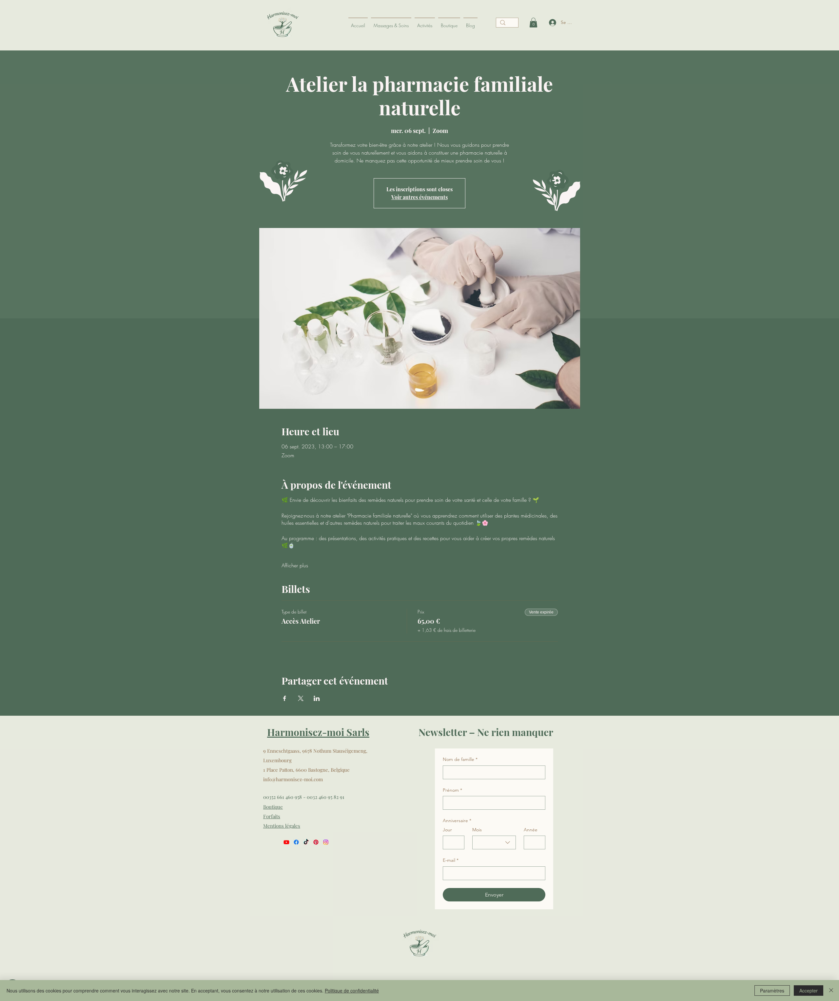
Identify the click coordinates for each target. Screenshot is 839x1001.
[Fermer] (831, 990)
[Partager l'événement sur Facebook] (285, 698)
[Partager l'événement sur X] (301, 698)
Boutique (273, 806)
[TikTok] (306, 842)
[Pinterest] (316, 842)
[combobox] (494, 842)
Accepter (808, 990)
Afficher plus (295, 565)
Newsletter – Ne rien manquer (486, 732)
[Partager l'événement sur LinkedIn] (317, 698)
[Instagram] (325, 842)
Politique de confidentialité (352, 990)
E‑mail (451, 860)
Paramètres (772, 990)
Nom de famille (460, 759)
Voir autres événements (419, 197)
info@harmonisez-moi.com (293, 779)
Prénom (452, 790)
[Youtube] (286, 842)
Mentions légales (281, 825)
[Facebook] (296, 842)
